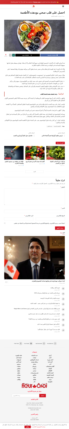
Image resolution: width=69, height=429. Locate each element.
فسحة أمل (18, 357)
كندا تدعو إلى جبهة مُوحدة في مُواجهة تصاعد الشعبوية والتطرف (48, 281)
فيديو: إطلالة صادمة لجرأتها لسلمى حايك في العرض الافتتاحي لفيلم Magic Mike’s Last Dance (37, 308)
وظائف (19, 379)
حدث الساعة (34, 355)
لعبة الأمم (18, 362)
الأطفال (50, 370)
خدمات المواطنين (34, 359)
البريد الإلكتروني (28, 215)
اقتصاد (50, 368)
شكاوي (34, 375)
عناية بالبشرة (19, 355)
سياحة (34, 368)
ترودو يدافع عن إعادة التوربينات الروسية (50, 298)
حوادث (34, 357)
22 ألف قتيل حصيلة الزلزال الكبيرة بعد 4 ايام (48, 324)
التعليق (62, 187)
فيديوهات (19, 359)
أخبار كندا (50, 362)
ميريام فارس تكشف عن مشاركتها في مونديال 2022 (47, 293)
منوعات (19, 375)
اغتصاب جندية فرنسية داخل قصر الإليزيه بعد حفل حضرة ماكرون (44, 313)
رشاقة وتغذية (34, 362)
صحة (34, 377)
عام (34, 381)
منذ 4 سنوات (61, 16)
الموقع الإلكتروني (60, 215)
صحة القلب (49, 126)
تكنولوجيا (50, 381)
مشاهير (19, 368)
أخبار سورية (50, 359)
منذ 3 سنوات (62, 165)
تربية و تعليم (50, 377)
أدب (50, 364)
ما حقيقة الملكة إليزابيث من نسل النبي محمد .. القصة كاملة (45, 303)
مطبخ (18, 370)
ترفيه (50, 379)
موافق (27, 426)
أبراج (50, 355)
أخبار (50, 357)
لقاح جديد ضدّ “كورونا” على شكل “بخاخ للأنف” (48, 329)
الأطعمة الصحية (57, 126)
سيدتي (34, 370)
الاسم (63, 208)
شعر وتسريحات (34, 373)
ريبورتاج (34, 366)
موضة (18, 377)
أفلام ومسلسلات (50, 366)
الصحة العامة (54, 16)
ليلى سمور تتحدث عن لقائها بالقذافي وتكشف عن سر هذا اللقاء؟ (44, 319)
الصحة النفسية (50, 375)
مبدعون (19, 364)
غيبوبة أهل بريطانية (55, 287)
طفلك (34, 379)
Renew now (36, 2)
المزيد (34, 171)
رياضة (34, 364)
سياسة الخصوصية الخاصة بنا (38, 426)
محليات (19, 366)
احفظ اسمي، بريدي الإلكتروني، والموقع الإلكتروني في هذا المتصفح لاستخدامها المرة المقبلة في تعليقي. (39, 223)
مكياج (18, 373)
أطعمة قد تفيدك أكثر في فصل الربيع (35, 161)
